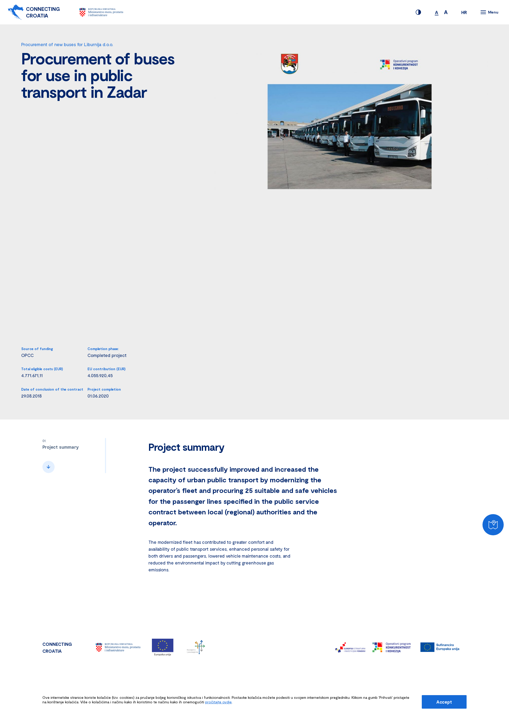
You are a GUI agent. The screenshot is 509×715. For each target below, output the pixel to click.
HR (464, 12)
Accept (444, 701)
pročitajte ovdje (218, 702)
